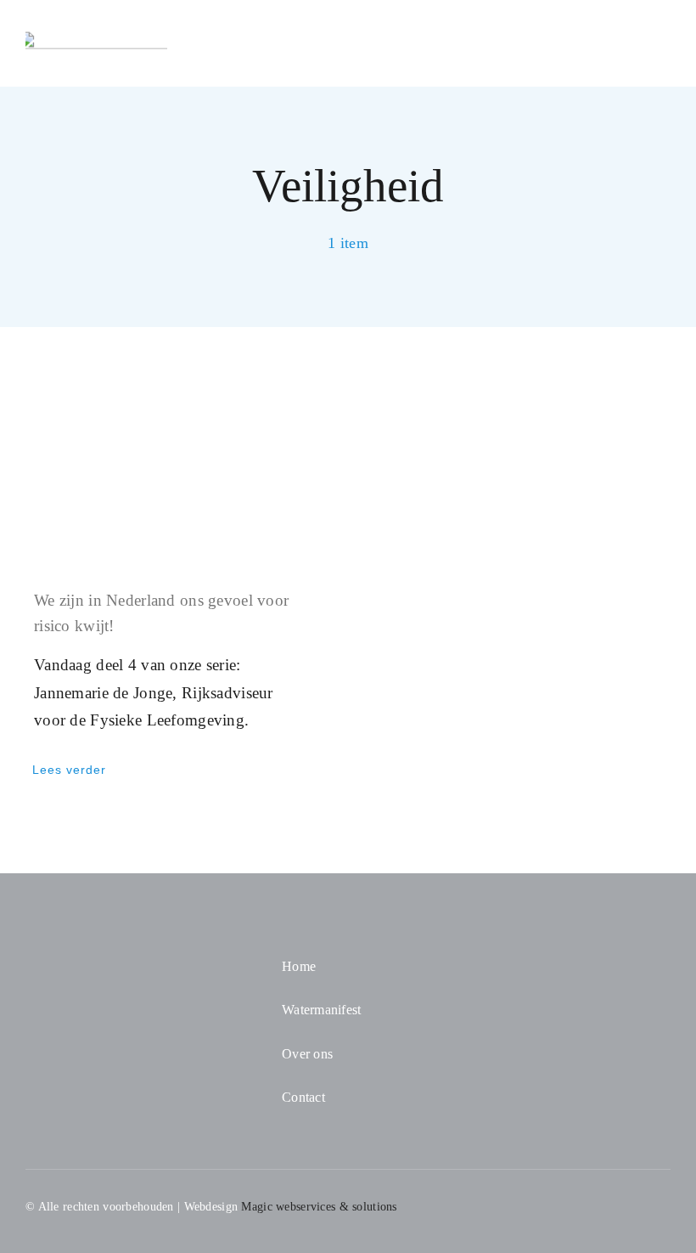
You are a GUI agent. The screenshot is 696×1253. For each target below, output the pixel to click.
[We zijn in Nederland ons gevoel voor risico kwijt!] (174, 470)
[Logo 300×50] (96, 39)
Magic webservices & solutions (318, 1206)
